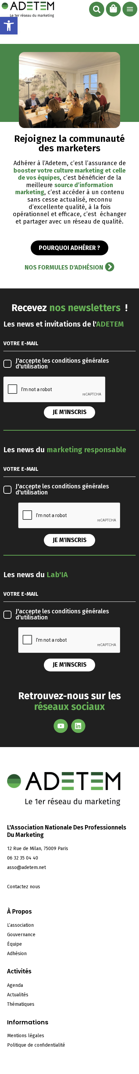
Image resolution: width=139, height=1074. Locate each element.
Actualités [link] (17, 995)
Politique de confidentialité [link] (36, 1045)
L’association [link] (20, 925)
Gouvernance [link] (21, 935)
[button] (96, 9)
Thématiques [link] (20, 1004)
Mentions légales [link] (25, 1036)
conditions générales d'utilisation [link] (62, 363)
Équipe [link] (14, 944)
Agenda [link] (15, 985)
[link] (9, 25)
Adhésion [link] (17, 953)
